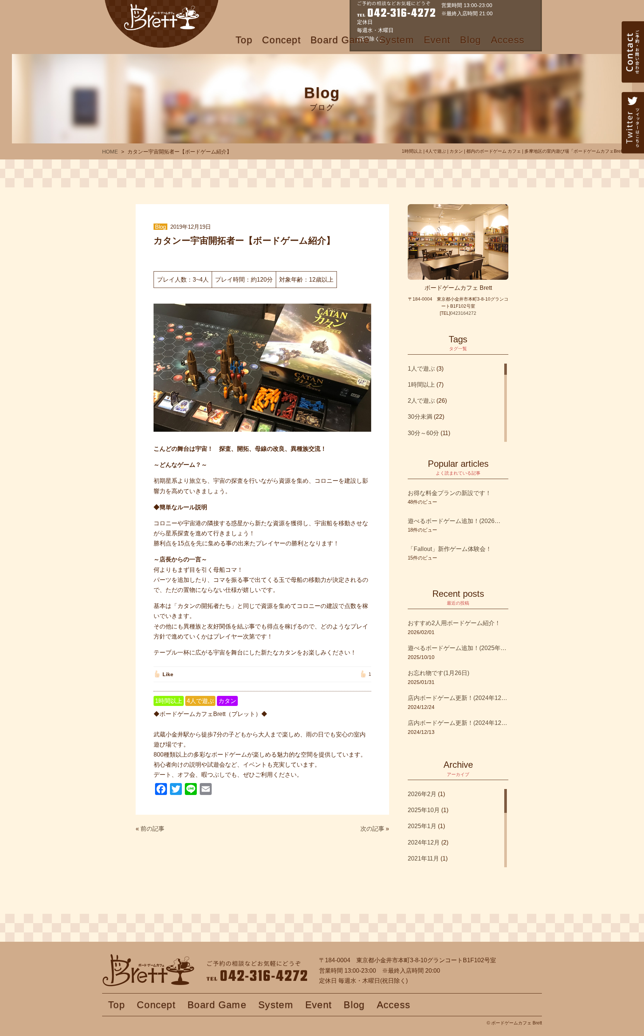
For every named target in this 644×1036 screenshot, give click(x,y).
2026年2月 (422, 794)
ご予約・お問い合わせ (633, 68)
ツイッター (633, 139)
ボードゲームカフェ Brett (161, 24)
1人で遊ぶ (421, 368)
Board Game (339, 39)
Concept (281, 39)
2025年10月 (424, 810)
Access (508, 39)
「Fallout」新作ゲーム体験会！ (450, 549)
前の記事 (152, 829)
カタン (227, 701)
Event (437, 39)
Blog (470, 39)
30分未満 (420, 417)
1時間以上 (168, 701)
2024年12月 (424, 842)
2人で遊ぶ (421, 400)
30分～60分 (423, 433)
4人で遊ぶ (200, 701)
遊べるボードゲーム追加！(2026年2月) (454, 521)
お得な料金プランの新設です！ (449, 493)
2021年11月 (423, 858)
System (396, 39)
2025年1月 (422, 826)
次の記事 (372, 829)
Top (244, 39)
